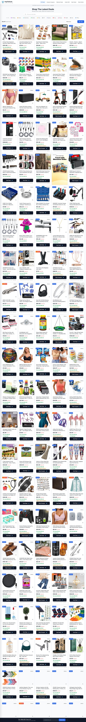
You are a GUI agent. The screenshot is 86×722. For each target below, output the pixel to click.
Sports (49, 17)
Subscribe (62, 719)
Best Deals (73, 2)
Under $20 (67, 2)
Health (66, 17)
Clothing (13, 17)
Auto (72, 17)
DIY (44, 17)
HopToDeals (8, 1)
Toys (55, 17)
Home (20, 17)
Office (78, 17)
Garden (33, 17)
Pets (39, 17)
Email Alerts (81, 2)
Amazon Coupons (51, 2)
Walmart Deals (59, 2)
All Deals (43, 2)
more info (52, 5)
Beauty (60, 17)
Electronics (26, 17)
